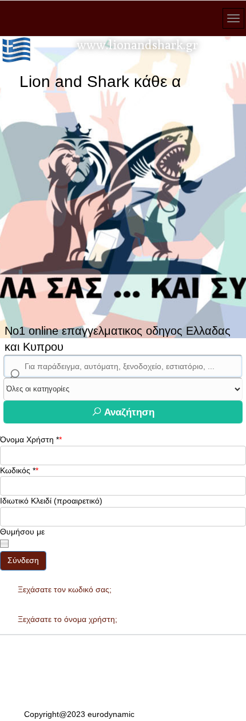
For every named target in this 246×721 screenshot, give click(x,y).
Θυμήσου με (22, 531)
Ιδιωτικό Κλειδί (25, 500)
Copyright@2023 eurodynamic (79, 714)
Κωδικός (17, 470)
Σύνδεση (23, 560)
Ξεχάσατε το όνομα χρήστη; (67, 619)
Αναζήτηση (128, 412)
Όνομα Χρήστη (29, 439)
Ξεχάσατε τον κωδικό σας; (65, 589)
